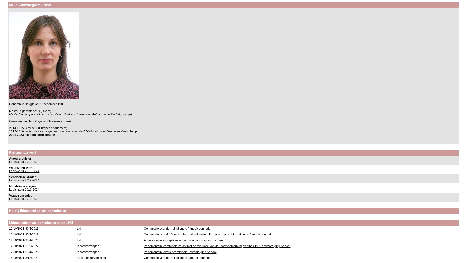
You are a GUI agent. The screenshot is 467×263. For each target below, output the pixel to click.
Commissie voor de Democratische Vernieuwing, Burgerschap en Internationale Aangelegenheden (209, 234)
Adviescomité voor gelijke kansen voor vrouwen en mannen (183, 240)
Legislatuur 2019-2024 (24, 162)
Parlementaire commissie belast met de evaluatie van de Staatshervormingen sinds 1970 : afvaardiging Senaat (217, 246)
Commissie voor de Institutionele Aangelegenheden (178, 228)
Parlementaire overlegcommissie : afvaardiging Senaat (180, 252)
